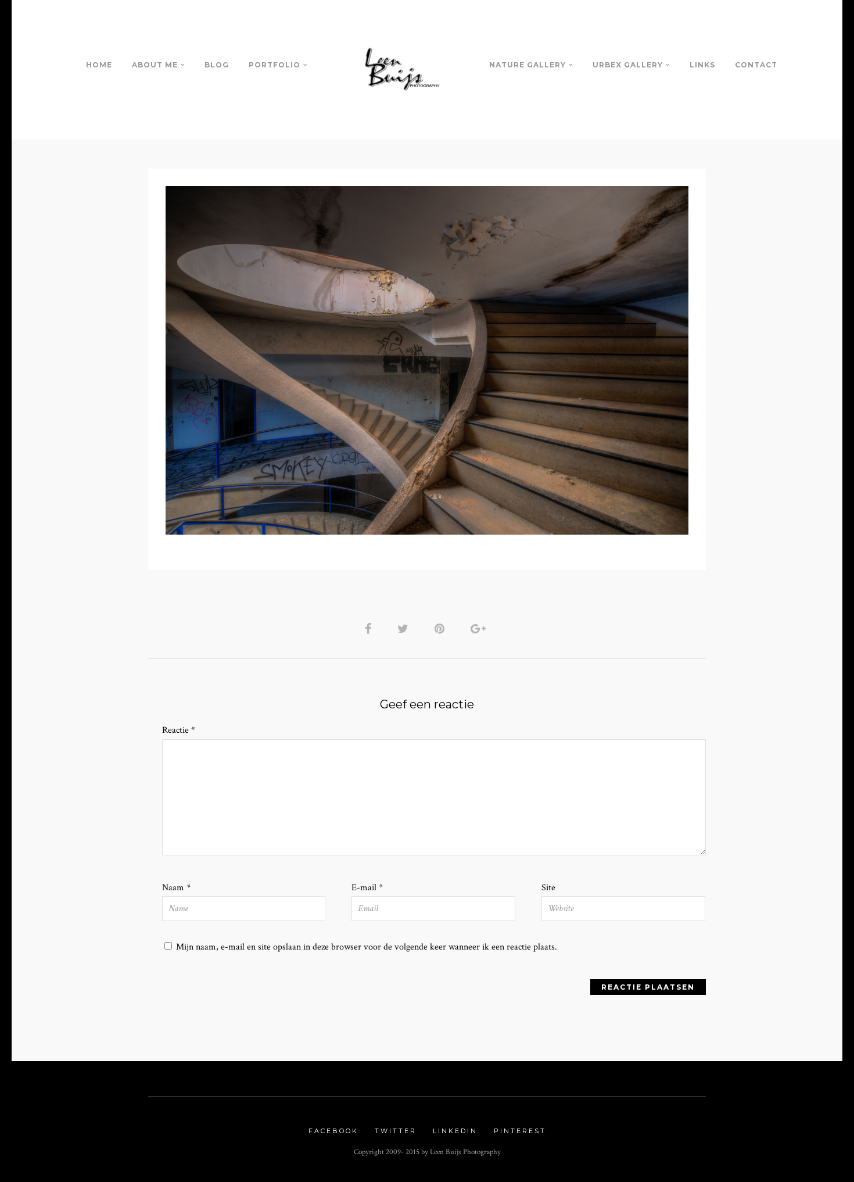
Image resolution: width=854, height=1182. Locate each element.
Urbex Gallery (628, 64)
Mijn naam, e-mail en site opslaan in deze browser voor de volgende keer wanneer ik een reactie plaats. (366, 947)
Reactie (178, 730)
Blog (216, 64)
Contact (756, 64)
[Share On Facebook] (370, 628)
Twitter (396, 1131)
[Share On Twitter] (405, 628)
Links (702, 64)
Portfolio (274, 64)
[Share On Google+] (480, 628)
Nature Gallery (527, 64)
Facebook (333, 1131)
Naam (176, 888)
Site (548, 888)
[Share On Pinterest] (441, 628)
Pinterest (520, 1131)
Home (99, 64)
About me (155, 64)
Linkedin (455, 1131)
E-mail (367, 888)
